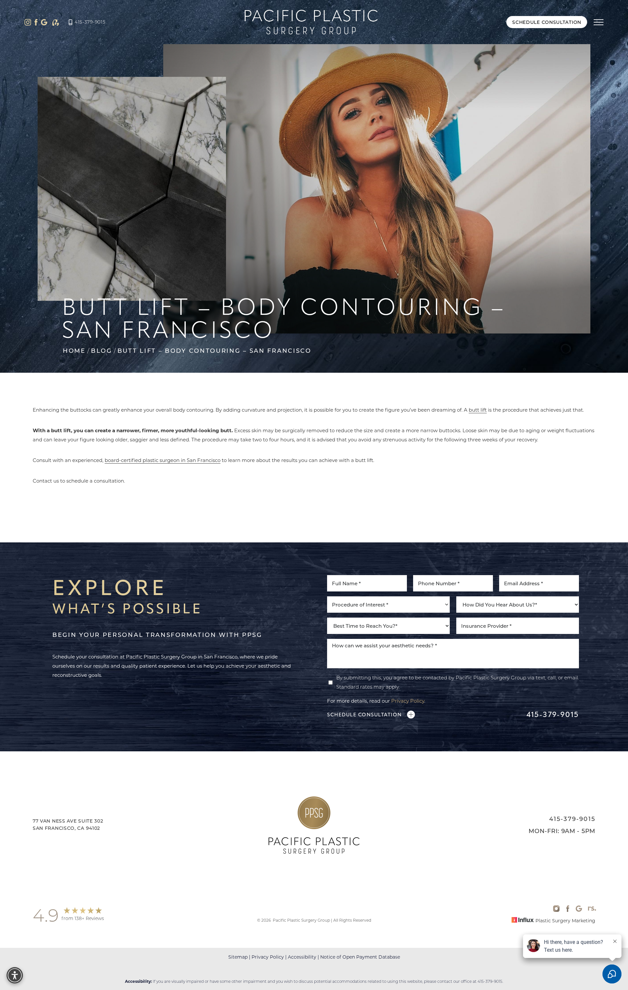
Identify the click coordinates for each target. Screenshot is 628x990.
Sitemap (238, 957)
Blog (101, 350)
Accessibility (302, 957)
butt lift (478, 409)
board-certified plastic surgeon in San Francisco (162, 460)
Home (74, 350)
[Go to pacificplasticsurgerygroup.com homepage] (311, 22)
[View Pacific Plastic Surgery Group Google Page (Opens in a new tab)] (44, 22)
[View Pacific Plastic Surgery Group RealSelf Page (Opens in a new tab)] (56, 22)
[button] (598, 22)
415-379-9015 (90, 22)
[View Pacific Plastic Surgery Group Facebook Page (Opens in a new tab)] (36, 22)
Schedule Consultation (546, 22)
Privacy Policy (407, 700)
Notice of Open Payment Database (360, 957)
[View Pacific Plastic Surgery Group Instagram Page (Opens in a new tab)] (28, 22)
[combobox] (388, 604)
